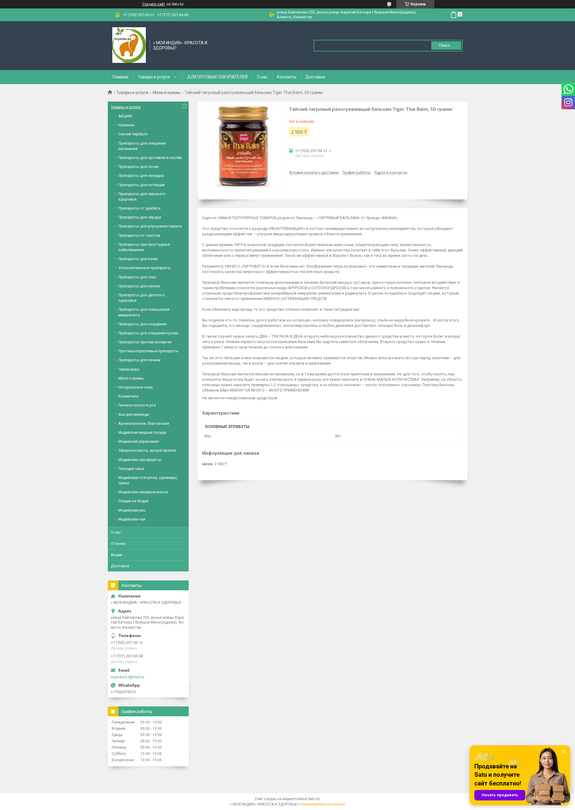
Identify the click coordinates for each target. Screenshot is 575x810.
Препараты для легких (139, 286)
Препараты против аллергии (145, 342)
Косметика (128, 396)
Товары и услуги (154, 77)
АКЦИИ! (125, 116)
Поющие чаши (131, 468)
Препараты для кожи (138, 259)
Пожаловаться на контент (323, 804)
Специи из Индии (133, 501)
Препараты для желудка (141, 175)
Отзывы (118, 543)
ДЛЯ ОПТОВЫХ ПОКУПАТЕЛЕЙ (217, 77)
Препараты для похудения (142, 324)
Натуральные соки (135, 387)
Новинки (126, 125)
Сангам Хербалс (133, 134)
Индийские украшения (138, 441)
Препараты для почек (138, 166)
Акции (116, 555)
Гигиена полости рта (137, 405)
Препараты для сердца (139, 217)
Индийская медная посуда (142, 432)
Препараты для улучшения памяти (150, 226)
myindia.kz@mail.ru (127, 677)
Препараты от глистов (139, 235)
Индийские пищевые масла (143, 492)
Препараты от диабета (139, 208)
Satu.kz (314, 799)
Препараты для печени (139, 360)
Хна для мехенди (133, 414)
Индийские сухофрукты (139, 459)
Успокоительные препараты (144, 268)
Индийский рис (132, 510)
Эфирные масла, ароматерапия (147, 450)
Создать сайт (153, 4)
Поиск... (446, 45)
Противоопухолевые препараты (148, 351)
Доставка (315, 77)
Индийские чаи (131, 519)
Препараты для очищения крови (148, 333)
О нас (262, 77)
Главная (120, 77)
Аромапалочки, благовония (143, 423)
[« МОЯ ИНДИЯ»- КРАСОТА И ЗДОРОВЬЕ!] (129, 45)
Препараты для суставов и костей (150, 157)
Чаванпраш (129, 369)
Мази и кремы (166, 92)
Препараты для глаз (137, 277)
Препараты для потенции (141, 185)
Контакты (286, 77)
